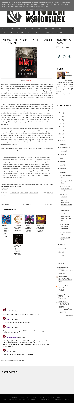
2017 (46, 28)
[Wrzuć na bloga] (4, 189)
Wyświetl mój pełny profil (63, 94)
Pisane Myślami (63, 276)
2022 (19, 28)
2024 (59, 109)
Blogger (58, 397)
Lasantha (41, 399)
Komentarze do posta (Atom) (16, 360)
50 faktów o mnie (64, 210)
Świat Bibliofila (63, 301)
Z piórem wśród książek (35, 397)
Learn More (34, 9)
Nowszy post (5, 204)
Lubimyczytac (28, 80)
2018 (53, 28)
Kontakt (60, 32)
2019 (60, 28)
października (63, 147)
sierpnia (62, 154)
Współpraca (48, 32)
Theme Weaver (16, 399)
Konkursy (19, 32)
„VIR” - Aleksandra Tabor (64, 297)
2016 (39, 28)
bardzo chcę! (24, 192)
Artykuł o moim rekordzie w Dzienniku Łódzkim (65, 271)
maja (61, 165)
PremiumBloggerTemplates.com (58, 399)
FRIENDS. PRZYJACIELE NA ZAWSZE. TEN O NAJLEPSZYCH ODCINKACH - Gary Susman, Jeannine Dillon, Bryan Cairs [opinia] (65, 307)
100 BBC (29, 32)
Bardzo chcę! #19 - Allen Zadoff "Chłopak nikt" (27, 41)
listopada (62, 144)
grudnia (62, 140)
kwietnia (62, 168)
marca (61, 172)
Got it (42, 9)
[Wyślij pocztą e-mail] (2, 189)
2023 (59, 113)
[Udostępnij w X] (5, 189)
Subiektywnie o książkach (63, 268)
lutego (61, 244)
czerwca (62, 161)
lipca (61, 158)
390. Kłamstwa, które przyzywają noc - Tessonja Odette (65, 280)
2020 (3, 32)
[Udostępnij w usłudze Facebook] (7, 189)
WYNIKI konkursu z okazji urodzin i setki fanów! (66, 189)
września (62, 151)
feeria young (33, 192)
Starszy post (48, 204)
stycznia (62, 248)
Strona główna (8, 28)
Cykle (38, 32)
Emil (48, 192)
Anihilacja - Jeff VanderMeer (62, 288)
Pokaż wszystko (69, 315)
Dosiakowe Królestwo (64, 286)
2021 (10, 32)
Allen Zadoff (14, 192)
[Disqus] (27, 281)
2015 (32, 28)
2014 (26, 28)
